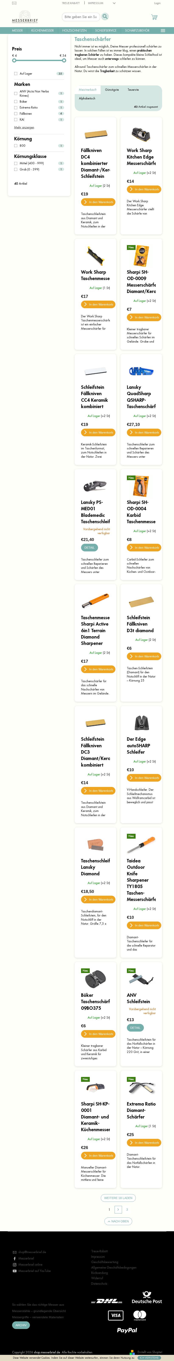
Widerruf (97, 1278)
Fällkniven (41, 113)
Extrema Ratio (41, 107)
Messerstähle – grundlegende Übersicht (39, 1311)
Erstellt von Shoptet (150, 1352)
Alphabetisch (87, 98)
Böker (41, 101)
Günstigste (112, 89)
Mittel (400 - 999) (41, 163)
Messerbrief (26, 1258)
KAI (41, 119)
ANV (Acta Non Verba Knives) (41, 93)
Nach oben (120, 1221)
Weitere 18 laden (118, 1198)
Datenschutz (99, 1283)
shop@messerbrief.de (32, 1252)
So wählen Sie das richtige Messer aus (38, 1304)
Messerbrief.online (30, 1264)
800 (41, 145)
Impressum (95, 3)
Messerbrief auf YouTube (34, 1270)
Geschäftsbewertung (104, 1262)
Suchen (105, 16)
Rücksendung (99, 1272)
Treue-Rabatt (71, 3)
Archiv (21, 1325)
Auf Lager (41, 73)
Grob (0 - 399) (41, 169)
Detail (89, 547)
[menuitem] (17, 30)
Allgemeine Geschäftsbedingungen (113, 1267)
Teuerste (133, 89)
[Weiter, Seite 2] (118, 1209)
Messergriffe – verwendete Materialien (38, 1317)
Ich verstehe (149, 1357)
